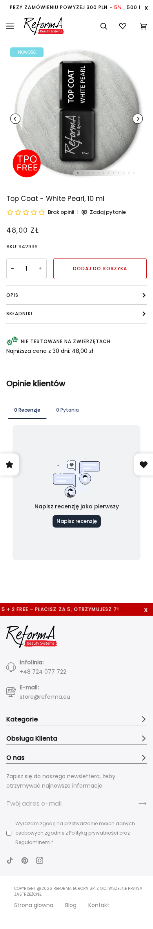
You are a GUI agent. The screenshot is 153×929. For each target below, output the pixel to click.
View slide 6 (103, 173)
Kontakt (98, 905)
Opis (12, 295)
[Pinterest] (24, 860)
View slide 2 (83, 173)
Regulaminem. (33, 842)
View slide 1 (77, 173)
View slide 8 (113, 173)
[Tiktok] (9, 860)
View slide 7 (108, 173)
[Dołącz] (136, 803)
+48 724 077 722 (43, 672)
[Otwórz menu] (15, 26)
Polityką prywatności (93, 833)
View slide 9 (118, 173)
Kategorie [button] (22, 719)
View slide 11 (128, 173)
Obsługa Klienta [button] (31, 738)
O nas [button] (15, 757)
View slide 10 (123, 173)
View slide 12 (134, 173)
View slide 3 (88, 173)
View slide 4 (93, 173)
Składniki (19, 313)
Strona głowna (33, 905)
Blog (70, 905)
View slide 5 (98, 173)
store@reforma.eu (45, 697)
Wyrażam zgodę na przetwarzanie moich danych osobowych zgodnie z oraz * (75, 833)
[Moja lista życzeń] (123, 26)
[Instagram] (39, 860)
